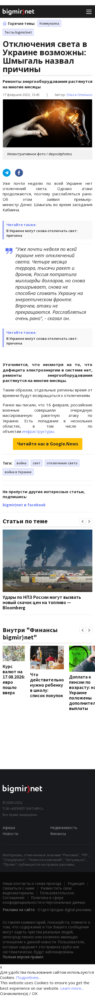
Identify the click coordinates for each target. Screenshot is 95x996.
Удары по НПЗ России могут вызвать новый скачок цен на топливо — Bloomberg (42, 602)
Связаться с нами (18, 888)
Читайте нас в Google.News (47, 444)
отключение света (62, 463)
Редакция (76, 883)
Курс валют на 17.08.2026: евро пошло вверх (14, 679)
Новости (10, 833)
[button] (82, 521)
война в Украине (18, 472)
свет (36, 463)
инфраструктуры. (38, 431)
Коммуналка (49, 23)
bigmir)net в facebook (24, 504)
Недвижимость (63, 827)
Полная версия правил (23, 956)
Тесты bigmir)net (18, 32)
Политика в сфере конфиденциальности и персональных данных (44, 900)
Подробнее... (28, 977)
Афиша (9, 827)
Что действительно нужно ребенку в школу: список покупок (47, 684)
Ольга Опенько (79, 94)
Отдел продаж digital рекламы (64, 909)
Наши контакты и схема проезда (32, 883)
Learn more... (72, 988)
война (21, 463)
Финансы (58, 833)
